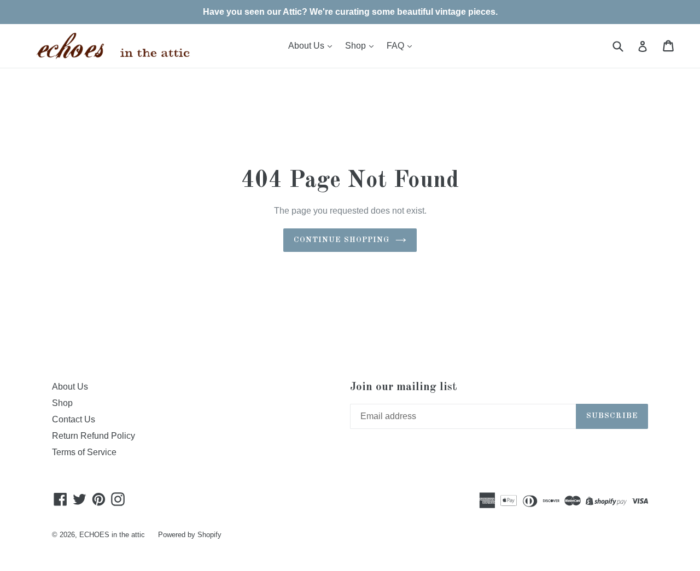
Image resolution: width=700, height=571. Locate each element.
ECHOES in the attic (112, 535)
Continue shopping (341, 240)
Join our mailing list (403, 387)
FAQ (396, 45)
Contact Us (73, 419)
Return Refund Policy (93, 435)
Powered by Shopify (189, 535)
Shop (356, 45)
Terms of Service (84, 452)
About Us (307, 45)
